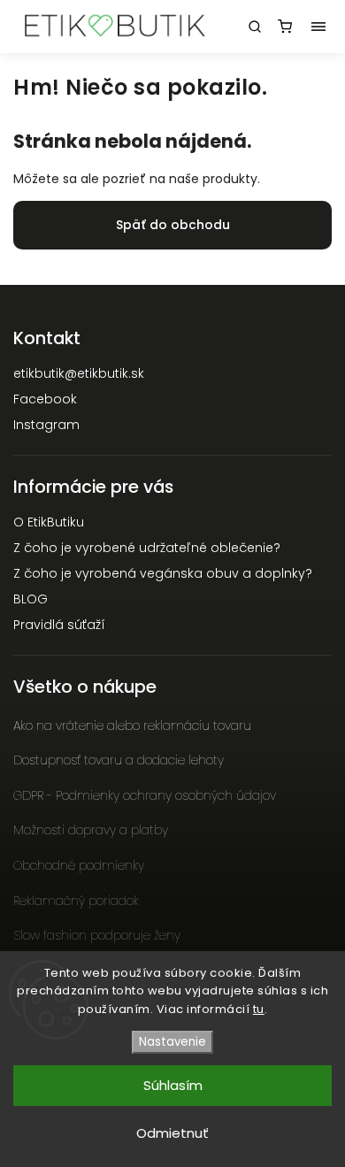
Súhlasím (173, 1085)
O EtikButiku (48, 522)
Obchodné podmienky (78, 865)
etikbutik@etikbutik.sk (78, 373)
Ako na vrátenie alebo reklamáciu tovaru (132, 725)
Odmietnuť (172, 1133)
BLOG (30, 599)
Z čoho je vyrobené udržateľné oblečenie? (146, 548)
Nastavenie (172, 1041)
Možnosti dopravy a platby (90, 830)
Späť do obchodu (173, 225)
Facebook (45, 399)
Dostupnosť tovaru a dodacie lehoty (118, 760)
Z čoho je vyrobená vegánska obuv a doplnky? (162, 573)
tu (258, 1009)
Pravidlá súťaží (59, 624)
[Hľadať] (255, 26)
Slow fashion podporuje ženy (96, 935)
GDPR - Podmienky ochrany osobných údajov (144, 795)
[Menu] (318, 26)
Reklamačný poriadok (76, 901)
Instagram (46, 425)
